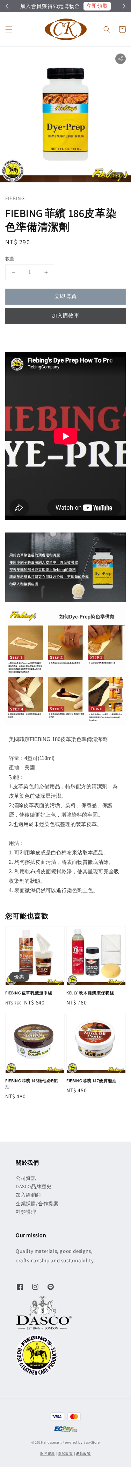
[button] (8, 29)
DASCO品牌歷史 (33, 1186)
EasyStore (91, 1442)
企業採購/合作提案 (37, 1203)
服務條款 (47, 1453)
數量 (10, 259)
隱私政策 (65, 1453)
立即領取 (97, 5)
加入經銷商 (28, 1195)
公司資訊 (26, 1178)
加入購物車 (66, 315)
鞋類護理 (26, 1212)
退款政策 (83, 1453)
